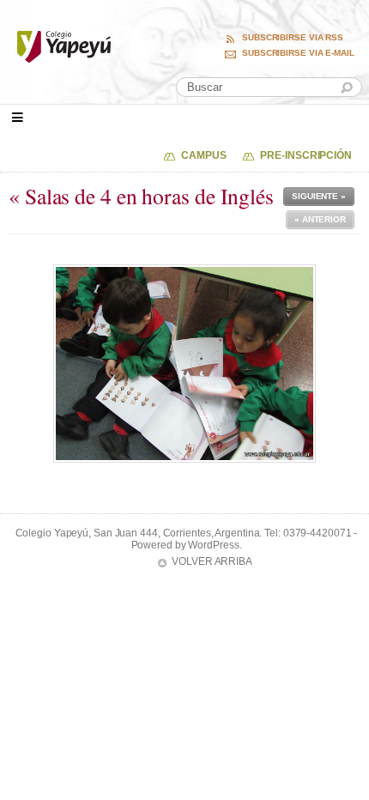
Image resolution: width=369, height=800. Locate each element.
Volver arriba (212, 561)
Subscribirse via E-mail (298, 53)
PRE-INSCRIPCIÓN (306, 155)
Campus (203, 155)
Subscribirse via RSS (292, 37)
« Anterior (320, 219)
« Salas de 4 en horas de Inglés (141, 195)
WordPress (213, 545)
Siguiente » (319, 196)
